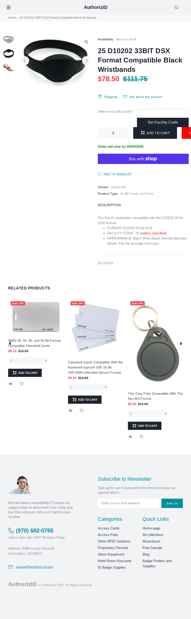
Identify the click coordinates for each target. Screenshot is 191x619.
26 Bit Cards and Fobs (136, 193)
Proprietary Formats (113, 548)
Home (12, 17)
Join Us (172, 503)
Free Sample (152, 548)
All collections (153, 535)
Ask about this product (145, 97)
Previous (24, 60)
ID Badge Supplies (112, 567)
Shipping (110, 97)
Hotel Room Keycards (115, 561)
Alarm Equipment (111, 554)
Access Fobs (108, 535)
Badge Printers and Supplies (157, 563)
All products (151, 541)
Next (86, 60)
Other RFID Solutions (114, 541)
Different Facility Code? (115, 111)
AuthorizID (118, 187)
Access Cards (109, 528)
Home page (151, 528)
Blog (146, 554)
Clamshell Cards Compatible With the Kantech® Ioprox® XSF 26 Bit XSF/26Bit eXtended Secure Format (95, 367)
